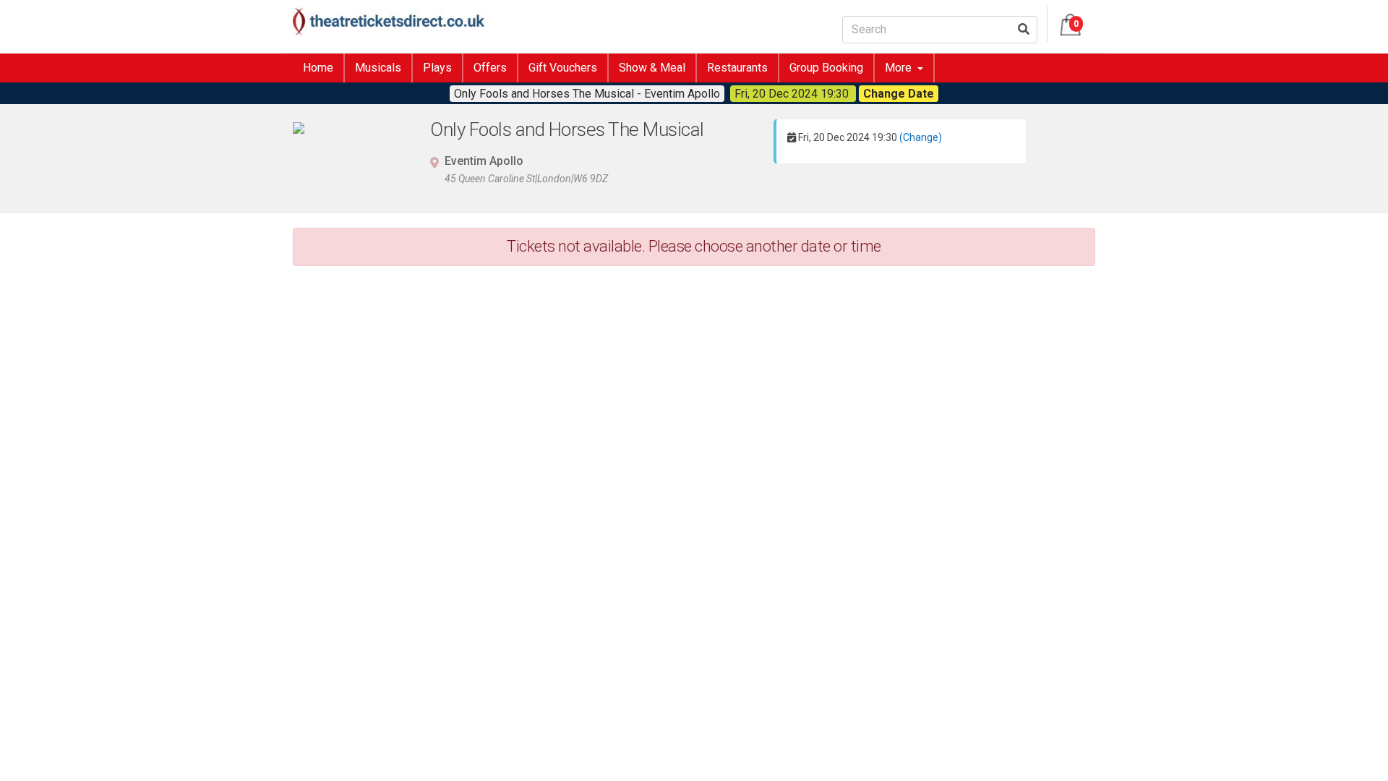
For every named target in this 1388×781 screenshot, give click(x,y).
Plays (437, 67)
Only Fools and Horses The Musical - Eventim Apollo (587, 94)
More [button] (899, 67)
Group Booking (826, 67)
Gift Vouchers (562, 67)
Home (318, 67)
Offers (490, 67)
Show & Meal (652, 67)
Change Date (898, 94)
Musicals (378, 67)
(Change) (920, 137)
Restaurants (737, 67)
